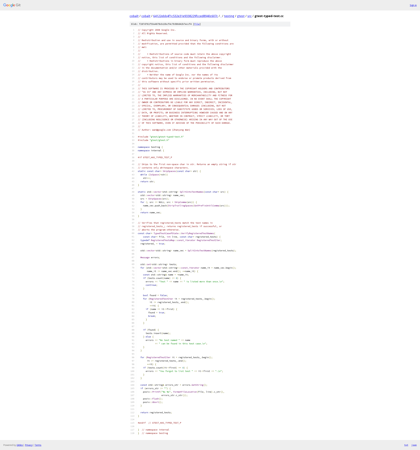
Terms (37, 445)
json (414, 444)
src (249, 16)
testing (229, 16)
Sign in (413, 5)
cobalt (134, 16)
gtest (241, 16)
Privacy (28, 445)
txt (406, 444)
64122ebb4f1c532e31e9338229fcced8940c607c (185, 16)
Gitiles (20, 445)
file (197, 24)
